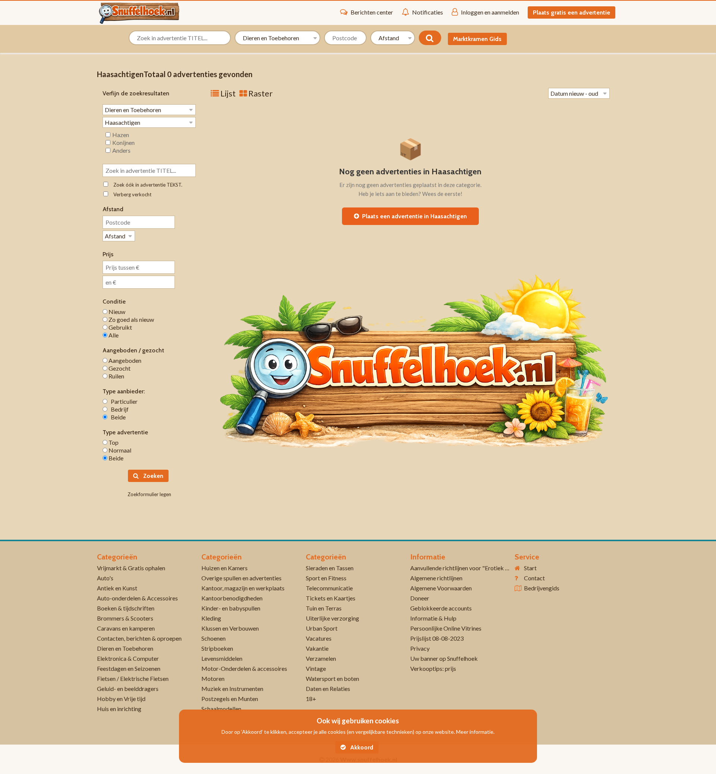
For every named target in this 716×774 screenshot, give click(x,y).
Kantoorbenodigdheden (232, 598)
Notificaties (427, 12)
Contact (534, 577)
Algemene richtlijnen (436, 577)
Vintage (316, 668)
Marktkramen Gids (477, 38)
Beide (116, 417)
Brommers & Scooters (125, 618)
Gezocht (119, 368)
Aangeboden (124, 360)
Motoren (212, 678)
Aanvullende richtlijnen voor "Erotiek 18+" (464, 567)
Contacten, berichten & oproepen (139, 638)
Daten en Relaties (328, 688)
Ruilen (115, 376)
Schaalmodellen (221, 708)
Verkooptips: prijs (433, 668)
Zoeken (152, 475)
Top (113, 442)
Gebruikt (119, 327)
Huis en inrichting (119, 708)
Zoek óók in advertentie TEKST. (146, 185)
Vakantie (317, 648)
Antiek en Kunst (117, 587)
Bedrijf (118, 409)
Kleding (211, 618)
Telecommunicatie (329, 587)
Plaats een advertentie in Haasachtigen (413, 216)
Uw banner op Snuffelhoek (444, 658)
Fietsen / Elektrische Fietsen (133, 678)
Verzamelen (321, 658)
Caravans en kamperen (126, 628)
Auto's (105, 577)
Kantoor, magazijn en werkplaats (243, 587)
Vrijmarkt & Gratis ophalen (131, 567)
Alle (113, 335)
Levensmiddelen (221, 658)
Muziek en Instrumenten (232, 688)
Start (530, 567)
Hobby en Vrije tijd (121, 698)
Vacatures (319, 638)
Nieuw (116, 311)
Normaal (119, 450)
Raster (260, 93)
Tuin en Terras (324, 608)
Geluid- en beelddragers (127, 688)
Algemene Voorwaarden (441, 587)
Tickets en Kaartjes (330, 598)
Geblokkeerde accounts (441, 608)
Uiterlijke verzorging (332, 618)
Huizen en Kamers (224, 567)
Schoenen (213, 638)
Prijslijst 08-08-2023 (437, 638)
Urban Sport (321, 628)
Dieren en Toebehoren (125, 648)
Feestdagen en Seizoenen (128, 668)
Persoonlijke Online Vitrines (445, 628)
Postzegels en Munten (229, 698)
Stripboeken (217, 648)
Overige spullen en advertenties (241, 577)
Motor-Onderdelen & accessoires (244, 668)
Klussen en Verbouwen (230, 628)
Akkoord (361, 747)
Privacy (420, 648)
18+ (311, 698)
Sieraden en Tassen (330, 567)
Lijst (227, 93)
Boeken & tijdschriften (125, 608)
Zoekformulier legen (149, 494)
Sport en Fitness (326, 577)
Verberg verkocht (130, 194)
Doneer (419, 598)
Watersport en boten (332, 678)
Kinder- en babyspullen (230, 608)
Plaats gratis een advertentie (571, 12)
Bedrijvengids (541, 587)
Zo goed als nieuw (130, 319)
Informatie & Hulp (433, 618)
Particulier (122, 401)
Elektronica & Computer (128, 658)
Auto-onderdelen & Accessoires (137, 598)
